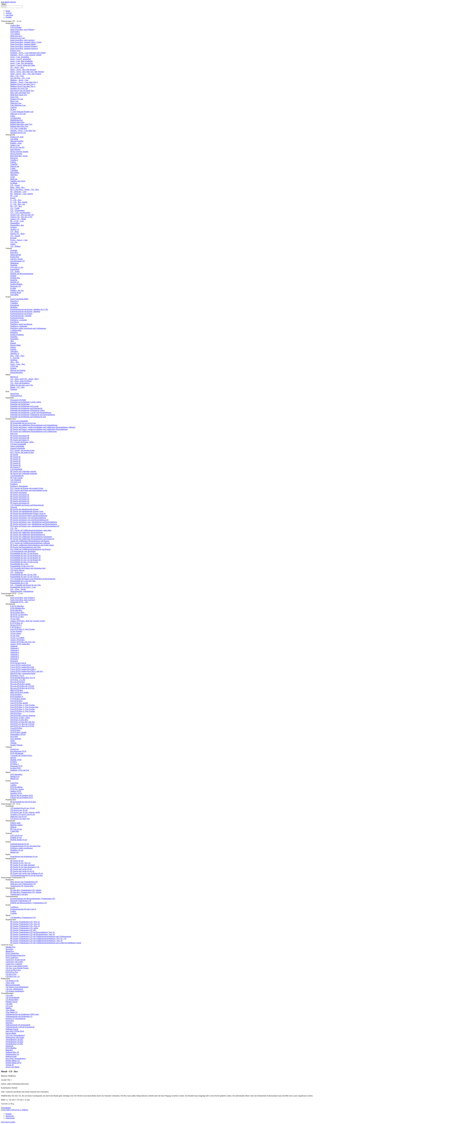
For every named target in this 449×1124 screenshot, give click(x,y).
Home (8, 11)
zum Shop (9, 15)
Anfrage (9, 13)
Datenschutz (10, 1118)
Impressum (10, 1116)
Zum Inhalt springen (8, 2)
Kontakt (9, 17)
